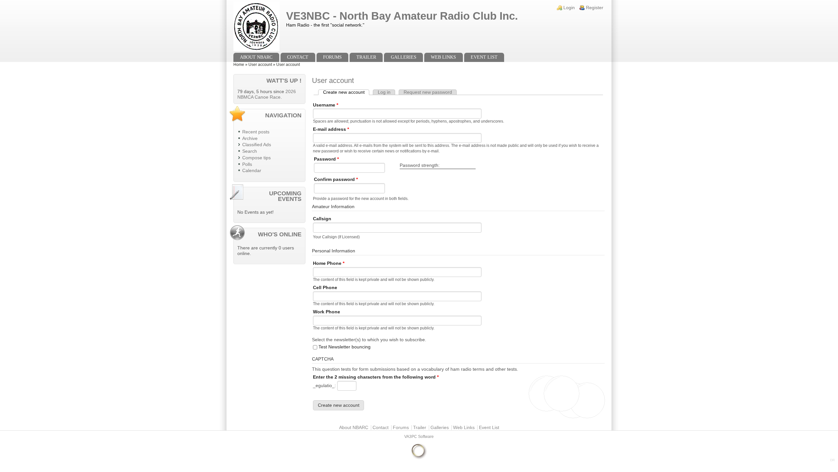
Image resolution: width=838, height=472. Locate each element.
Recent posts (255, 131)
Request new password (428, 92)
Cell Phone (325, 287)
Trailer (366, 57)
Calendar (251, 170)
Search (249, 151)
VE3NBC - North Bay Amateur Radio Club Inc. (402, 16)
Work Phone (326, 311)
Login (569, 7)
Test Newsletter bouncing (345, 346)
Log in (384, 92)
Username (325, 105)
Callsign (322, 218)
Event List (484, 57)
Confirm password (336, 179)
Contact (297, 57)
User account (260, 65)
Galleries (403, 57)
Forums (332, 57)
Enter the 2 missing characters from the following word (376, 377)
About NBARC (256, 57)
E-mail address (331, 129)
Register (594, 7)
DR (832, 460)
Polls (247, 164)
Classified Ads (256, 144)
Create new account (346, 92)
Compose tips (256, 157)
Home (238, 65)
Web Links (443, 57)
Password (326, 159)
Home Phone (328, 263)
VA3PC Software (419, 437)
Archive (250, 138)
